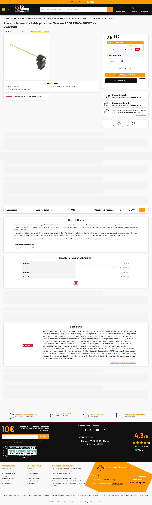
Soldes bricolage (78, 502)
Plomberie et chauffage (16, 18)
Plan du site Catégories (58, 495)
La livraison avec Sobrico (8, 478)
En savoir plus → (141, 115)
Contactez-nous (31, 471)
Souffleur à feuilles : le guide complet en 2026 (64, 478)
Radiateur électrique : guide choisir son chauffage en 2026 (67, 481)
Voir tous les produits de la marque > (123, 363)
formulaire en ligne (109, 479)
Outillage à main (99, 495)
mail (98, 475)
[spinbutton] (125, 68)
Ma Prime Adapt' (31, 483)
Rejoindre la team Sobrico (8, 473)
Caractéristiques (44, 209)
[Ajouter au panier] (142, 209)
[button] (6, 9)
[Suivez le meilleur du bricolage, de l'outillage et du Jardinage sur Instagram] (90, 430)
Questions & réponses (104, 209)
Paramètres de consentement (41, 495)
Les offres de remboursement (34, 481)
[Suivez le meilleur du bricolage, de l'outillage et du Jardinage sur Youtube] (97, 430)
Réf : (5, 31)
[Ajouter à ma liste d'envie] (142, 80)
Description (12, 209)
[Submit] (110, 9)
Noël (70, 502)
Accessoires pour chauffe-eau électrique (58, 18)
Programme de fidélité (7, 481)
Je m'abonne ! (43, 437)
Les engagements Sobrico (8, 476)
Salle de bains (144, 495)
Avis (73, 209)
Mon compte (30, 468)
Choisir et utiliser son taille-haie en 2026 (62, 476)
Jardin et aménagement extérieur (114, 495)
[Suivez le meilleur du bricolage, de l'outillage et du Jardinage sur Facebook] (85, 430)
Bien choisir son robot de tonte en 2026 (62, 471)
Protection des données (33, 478)
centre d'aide (117, 484)
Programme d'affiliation (8, 471)
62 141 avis (145, 446)
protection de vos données (16, 442)
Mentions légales (26, 495)
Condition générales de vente (11, 495)
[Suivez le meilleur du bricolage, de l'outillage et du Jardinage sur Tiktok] (103, 430)
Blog (86, 502)
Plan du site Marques (71, 495)
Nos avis (4, 485)
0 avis (24, 31)
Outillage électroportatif (86, 495)
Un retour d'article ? (32, 476)
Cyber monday (62, 502)
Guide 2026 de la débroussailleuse (61, 473)
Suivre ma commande (32, 473)
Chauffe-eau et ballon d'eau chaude (34, 18)
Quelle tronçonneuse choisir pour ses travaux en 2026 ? (66, 468)
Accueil (6, 18)
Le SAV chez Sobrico (7, 483)
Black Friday (52, 502)
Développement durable (96, 502)
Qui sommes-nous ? (7, 468)
